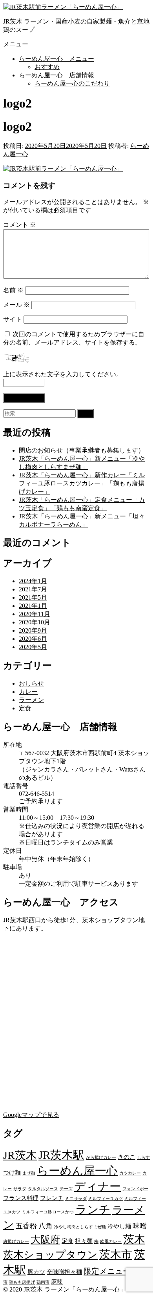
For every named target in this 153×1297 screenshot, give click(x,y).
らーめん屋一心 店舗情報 (56, 75)
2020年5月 (33, 647)
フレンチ (52, 1198)
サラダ (19, 1189)
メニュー (15, 44)
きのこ (126, 1157)
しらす (143, 1157)
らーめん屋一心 (77, 1170)
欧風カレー (111, 1241)
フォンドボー (135, 1189)
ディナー (97, 1186)
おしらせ (31, 683)
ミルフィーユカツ (105, 1199)
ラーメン (31, 700)
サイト (12, 319)
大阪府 (45, 1239)
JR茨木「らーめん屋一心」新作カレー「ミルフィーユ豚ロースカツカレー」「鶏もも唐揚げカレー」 (82, 483)
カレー (28, 691)
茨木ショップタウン (50, 1255)
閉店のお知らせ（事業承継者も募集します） (81, 450)
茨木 (134, 1239)
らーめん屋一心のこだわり (72, 83)
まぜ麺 (28, 1173)
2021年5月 (33, 597)
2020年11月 (34, 614)
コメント (19, 224)
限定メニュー (107, 1271)
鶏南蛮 (42, 1282)
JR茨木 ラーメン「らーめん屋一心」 (75, 1289)
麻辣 (57, 1282)
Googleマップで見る (31, 1114)
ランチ (93, 1209)
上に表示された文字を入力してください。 (62, 374)
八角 (45, 1226)
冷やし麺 (119, 1226)
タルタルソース (43, 1189)
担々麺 (84, 1241)
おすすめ (47, 67)
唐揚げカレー (16, 1241)
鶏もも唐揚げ (22, 1282)
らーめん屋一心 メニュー (56, 58)
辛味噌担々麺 (64, 1272)
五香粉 (26, 1226)
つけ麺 (12, 1172)
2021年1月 (33, 605)
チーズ (66, 1189)
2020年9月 (33, 630)
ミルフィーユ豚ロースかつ (48, 1212)
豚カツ (36, 1272)
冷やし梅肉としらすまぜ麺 (80, 1227)
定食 (25, 708)
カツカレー (130, 1173)
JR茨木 (20, 1155)
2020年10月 (34, 622)
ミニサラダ (76, 1199)
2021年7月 (33, 589)
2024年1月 (33, 581)
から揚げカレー (101, 1157)
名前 (13, 290)
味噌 (140, 1226)
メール (16, 304)
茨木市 (115, 1254)
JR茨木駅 (61, 1155)
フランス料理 (20, 1198)
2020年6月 (33, 638)
